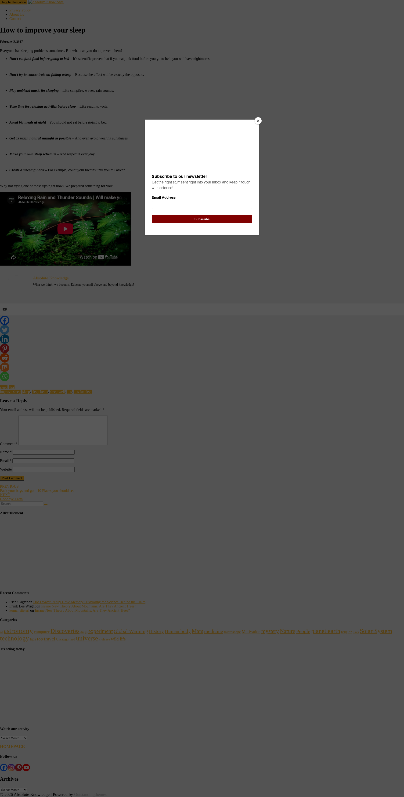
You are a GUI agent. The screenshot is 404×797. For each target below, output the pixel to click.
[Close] (258, 120)
